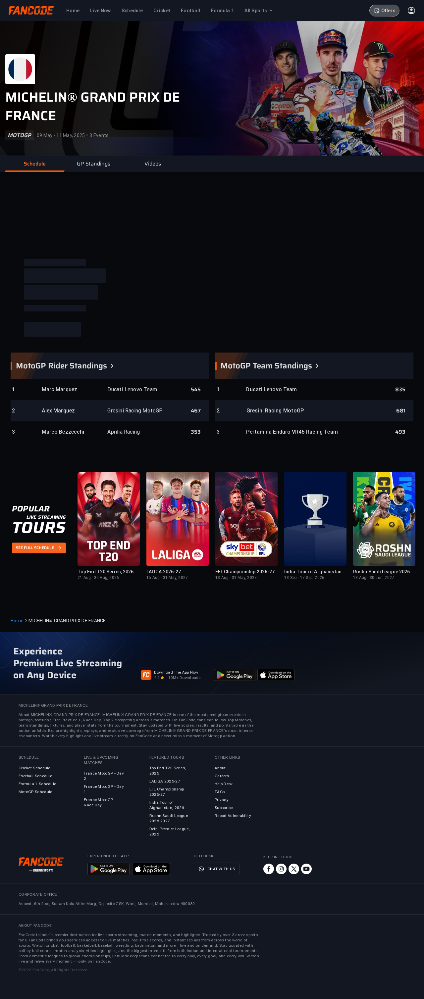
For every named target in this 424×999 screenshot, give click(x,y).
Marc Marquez (59, 389)
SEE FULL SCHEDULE (35, 547)
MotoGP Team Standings (266, 365)
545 (196, 390)
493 (400, 432)
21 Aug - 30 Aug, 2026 (98, 577)
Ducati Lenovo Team (132, 389)
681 (400, 411)
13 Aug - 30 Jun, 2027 (373, 577)
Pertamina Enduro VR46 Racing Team (275, 432)
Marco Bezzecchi (63, 432)
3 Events (99, 135)
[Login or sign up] (411, 10)
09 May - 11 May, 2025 (61, 135)
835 (400, 390)
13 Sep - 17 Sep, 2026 (304, 577)
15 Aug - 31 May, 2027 (167, 577)
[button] (34, 164)
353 (196, 432)
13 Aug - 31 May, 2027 (236, 577)
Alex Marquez (58, 410)
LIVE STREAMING (46, 517)
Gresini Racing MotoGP (135, 410)
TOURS (38, 528)
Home (17, 620)
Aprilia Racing (123, 432)
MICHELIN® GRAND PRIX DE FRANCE (92, 106)
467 (196, 411)
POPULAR (30, 509)
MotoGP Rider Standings (61, 365)
